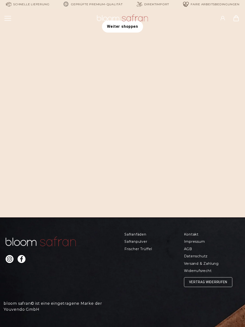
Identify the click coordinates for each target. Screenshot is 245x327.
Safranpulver (135, 241)
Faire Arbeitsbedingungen (215, 4)
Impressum (194, 241)
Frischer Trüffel (138, 249)
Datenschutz (196, 256)
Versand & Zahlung (201, 263)
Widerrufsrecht (198, 271)
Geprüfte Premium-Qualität (97, 4)
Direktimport (156, 4)
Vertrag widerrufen (208, 282)
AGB (188, 249)
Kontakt (191, 234)
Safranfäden (135, 234)
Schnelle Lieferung (31, 4)
